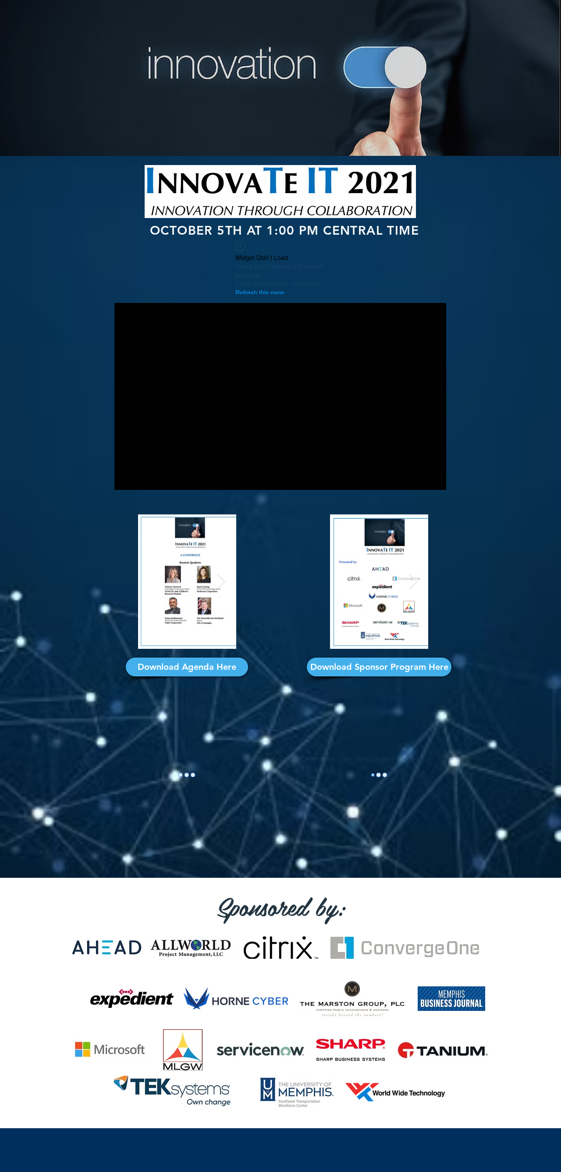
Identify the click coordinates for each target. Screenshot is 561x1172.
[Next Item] (221, 581)
